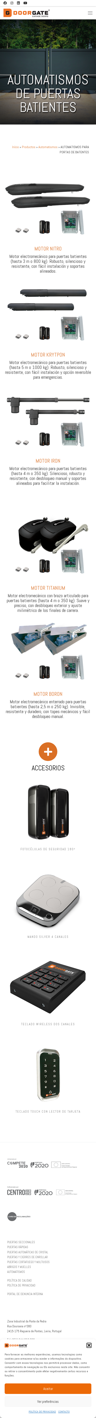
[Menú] (90, 12)
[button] (89, 1345)
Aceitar (48, 1388)
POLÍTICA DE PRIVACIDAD (42, 1412)
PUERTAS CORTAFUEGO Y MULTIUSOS (28, 1262)
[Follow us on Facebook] (5, 3)
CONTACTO (64, 1412)
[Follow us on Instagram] (11, 3)
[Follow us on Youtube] (25, 3)
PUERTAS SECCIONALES (21, 1242)
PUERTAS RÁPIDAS (17, 1247)
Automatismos (48, 147)
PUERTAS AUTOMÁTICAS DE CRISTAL (27, 1252)
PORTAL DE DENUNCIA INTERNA (25, 1294)
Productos (28, 147)
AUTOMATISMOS (16, 1272)
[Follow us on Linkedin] (18, 3)
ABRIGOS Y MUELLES (19, 1267)
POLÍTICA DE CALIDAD (19, 1280)
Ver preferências (48, 1401)
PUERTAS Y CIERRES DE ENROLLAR (27, 1257)
